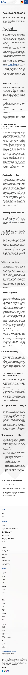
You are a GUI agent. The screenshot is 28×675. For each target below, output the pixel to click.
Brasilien (3, 579)
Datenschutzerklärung (6, 666)
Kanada (3, 600)
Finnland (3, 592)
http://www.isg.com (15, 64)
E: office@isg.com (5, 654)
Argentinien (4, 572)
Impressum (4, 667)
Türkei (3, 639)
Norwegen (4, 613)
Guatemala (4, 597)
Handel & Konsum (5, 554)
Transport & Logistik (5, 563)
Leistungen (4, 521)
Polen (3, 619)
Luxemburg (4, 607)
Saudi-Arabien (4, 624)
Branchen (4, 544)
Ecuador (3, 589)
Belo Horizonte (4, 575)
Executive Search (5, 525)
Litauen (3, 606)
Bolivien (3, 576)
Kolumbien (4, 602)
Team (3, 513)
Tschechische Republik (6, 637)
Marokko (3, 609)
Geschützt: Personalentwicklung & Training (10, 528)
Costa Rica (4, 585)
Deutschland (4, 586)
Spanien (3, 633)
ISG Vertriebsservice (5, 535)
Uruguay (3, 643)
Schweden (4, 626)
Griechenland (4, 593)
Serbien (3, 629)
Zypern (3, 646)
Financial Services (5, 551)
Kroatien (3, 603)
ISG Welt (3, 509)
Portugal (3, 620)
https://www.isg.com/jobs (9, 65)
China (3, 583)
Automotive (4, 547)
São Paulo (3, 634)
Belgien (3, 573)
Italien (3, 599)
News (3, 516)
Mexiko (3, 610)
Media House (4, 529)
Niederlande (4, 612)
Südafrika (3, 636)
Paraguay (3, 616)
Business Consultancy (6, 550)
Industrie (3, 557)
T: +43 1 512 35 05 (5, 656)
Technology (4, 561)
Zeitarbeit (3, 541)
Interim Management (6, 532)
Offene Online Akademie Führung (8, 538)
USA (2, 640)
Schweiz (3, 627)
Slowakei (3, 630)
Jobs (2, 517)
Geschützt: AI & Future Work (7, 531)
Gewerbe (3, 553)
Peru (2, 617)
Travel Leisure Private (6, 564)
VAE (2, 644)
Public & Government (6, 560)
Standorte (3, 512)
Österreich (4, 570)
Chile (3, 582)
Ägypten (3, 647)
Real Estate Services (5, 539)
